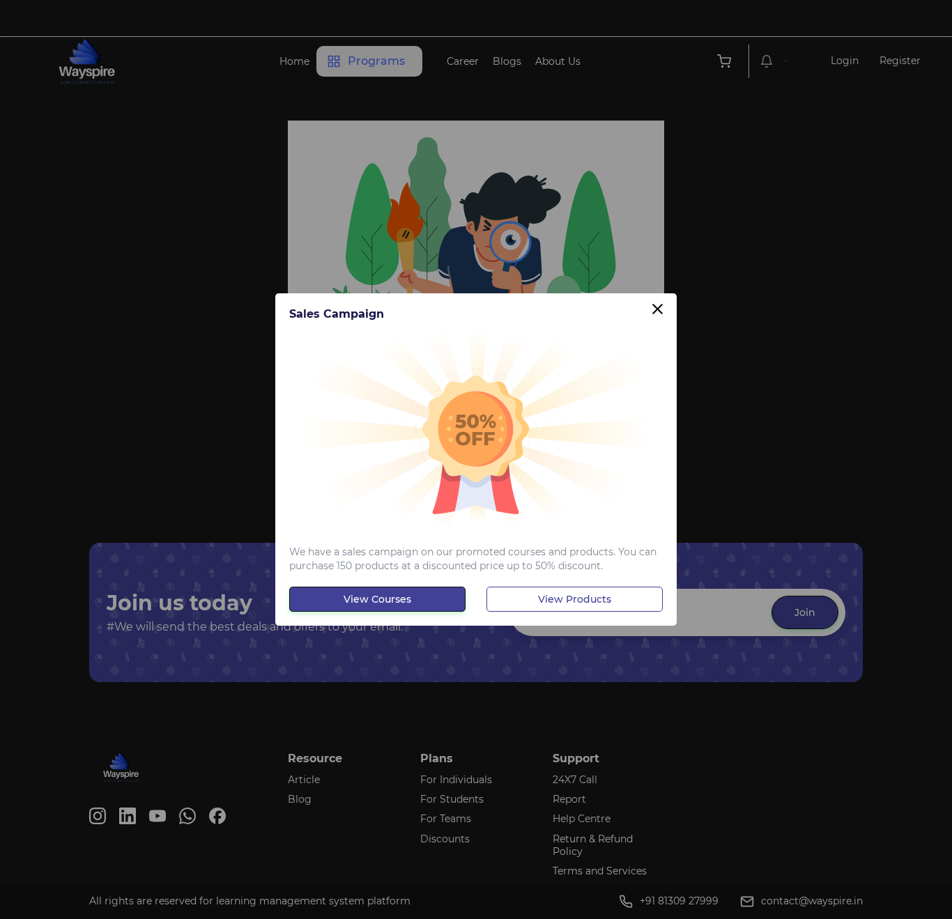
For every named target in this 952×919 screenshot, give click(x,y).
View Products (574, 599)
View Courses (377, 599)
